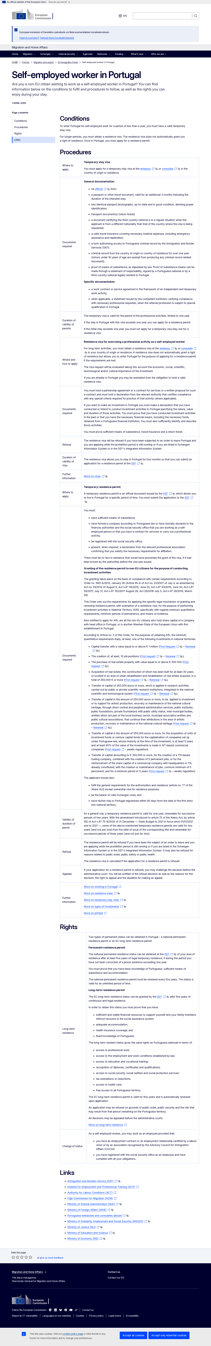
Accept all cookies (133, 1335)
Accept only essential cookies (169, 1335)
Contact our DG (116, 1277)
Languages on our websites (56, 1315)
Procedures (21, 127)
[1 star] (13, 1257)
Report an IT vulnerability (25, 1315)
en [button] (125, 15)
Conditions (20, 120)
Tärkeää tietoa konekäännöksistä (57, 37)
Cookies (80, 1315)
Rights (18, 133)
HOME (15, 62)
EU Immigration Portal (68, 62)
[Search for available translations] (156, 168)
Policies (25, 62)
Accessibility (132, 1315)
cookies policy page (72, 1333)
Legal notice (114, 1315)
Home (15, 54)
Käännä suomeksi (28, 37)
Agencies (88, 54)
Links (17, 139)
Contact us (88, 1310)
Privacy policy (96, 1315)
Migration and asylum (44, 62)
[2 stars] (15, 1257)
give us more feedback (51, 1257)
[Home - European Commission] (35, 14)
